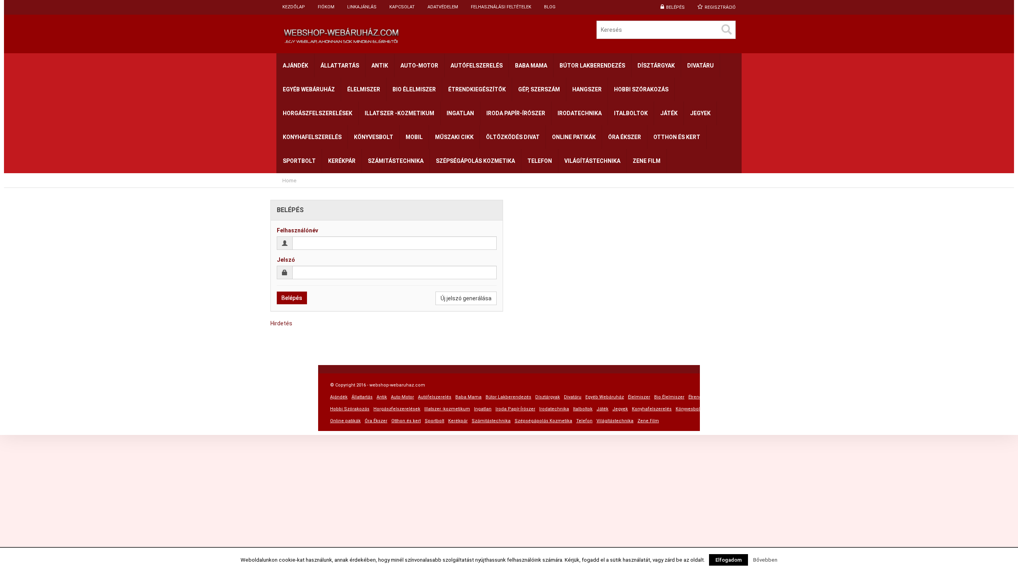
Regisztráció (720, 7)
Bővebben (765, 560)
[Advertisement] (509, 191)
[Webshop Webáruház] (392, 34)
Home (289, 181)
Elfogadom (728, 560)
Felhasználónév (297, 230)
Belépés (675, 7)
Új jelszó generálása (466, 298)
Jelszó (286, 260)
